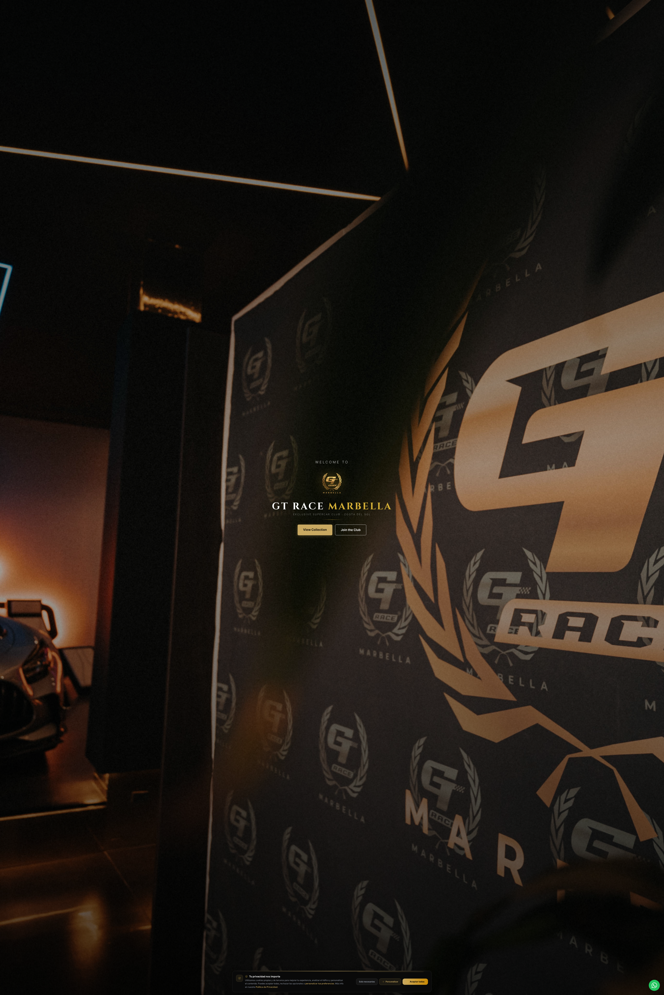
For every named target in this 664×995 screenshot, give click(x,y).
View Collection (315, 529)
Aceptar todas (417, 981)
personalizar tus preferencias (319, 983)
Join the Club (351, 530)
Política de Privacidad (267, 987)
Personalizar (392, 981)
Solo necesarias (367, 981)
